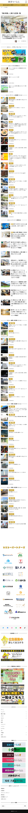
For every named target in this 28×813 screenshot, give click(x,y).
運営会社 (2, 794)
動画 (2, 722)
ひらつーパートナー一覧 (6, 647)
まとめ (2, 718)
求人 (2, 730)
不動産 (2, 732)
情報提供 (2, 788)
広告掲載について (4, 796)
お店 (2, 720)
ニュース (2, 711)
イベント (2, 726)
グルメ (2, 716)
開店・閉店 (3, 713)
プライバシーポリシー (5, 792)
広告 (2, 734)
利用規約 (2, 790)
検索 (25, 806)
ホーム (2, 709)
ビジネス (2, 728)
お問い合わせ (3, 736)
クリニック (3, 724)
